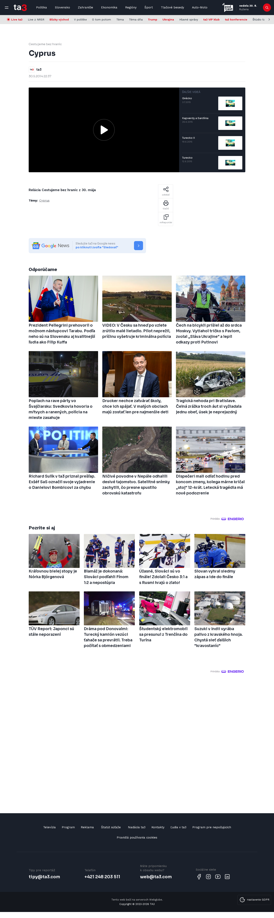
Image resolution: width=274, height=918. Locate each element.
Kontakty (157, 827)
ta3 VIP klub (211, 19)
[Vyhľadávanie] (267, 7)
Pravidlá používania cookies (137, 837)
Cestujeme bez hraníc (45, 44)
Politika (41, 7)
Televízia (49, 827)
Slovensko (62, 7)
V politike (80, 19)
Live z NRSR (36, 19)
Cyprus (44, 200)
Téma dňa (136, 19)
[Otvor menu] (6, 7)
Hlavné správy (188, 19)
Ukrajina (168, 19)
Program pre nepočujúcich (211, 827)
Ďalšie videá (191, 92)
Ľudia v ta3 (178, 827)
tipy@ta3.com (44, 876)
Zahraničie (85, 7)
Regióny (131, 7)
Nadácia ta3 (136, 827)
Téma (120, 19)
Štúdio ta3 (260, 19)
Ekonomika (109, 7)
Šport (148, 7)
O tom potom (101, 19)
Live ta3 (16, 19)
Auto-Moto (199, 7)
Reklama (87, 827)
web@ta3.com (156, 876)
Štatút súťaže (111, 827)
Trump (152, 19)
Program (68, 827)
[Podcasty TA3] (227, 7)
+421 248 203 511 (102, 876)
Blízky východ (59, 19)
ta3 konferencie (236, 19)
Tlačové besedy (172, 7)
